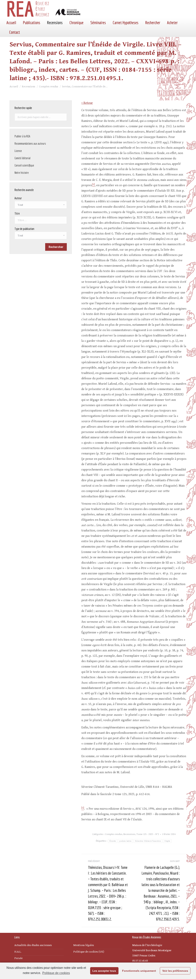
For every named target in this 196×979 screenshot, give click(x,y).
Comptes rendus (113, 834)
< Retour (87, 103)
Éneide (112, 841)
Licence (18, 151)
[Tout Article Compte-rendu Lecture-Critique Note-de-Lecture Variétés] (41, 236)
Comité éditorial (22, 158)
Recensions (129, 834)
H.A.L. (17, 951)
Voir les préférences (175, 970)
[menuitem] (11, 22)
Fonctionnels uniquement (139, 970)
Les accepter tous (104, 970)
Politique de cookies (56, 973)
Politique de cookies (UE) (88, 951)
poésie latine (125, 841)
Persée (18, 958)
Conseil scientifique (24, 165)
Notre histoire (22, 172)
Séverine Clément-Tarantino (148, 841)
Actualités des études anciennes (33, 945)
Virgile (167, 841)
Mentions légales (83, 945)
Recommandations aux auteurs (30, 143)
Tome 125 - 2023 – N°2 (147, 834)
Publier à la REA (22, 136)
